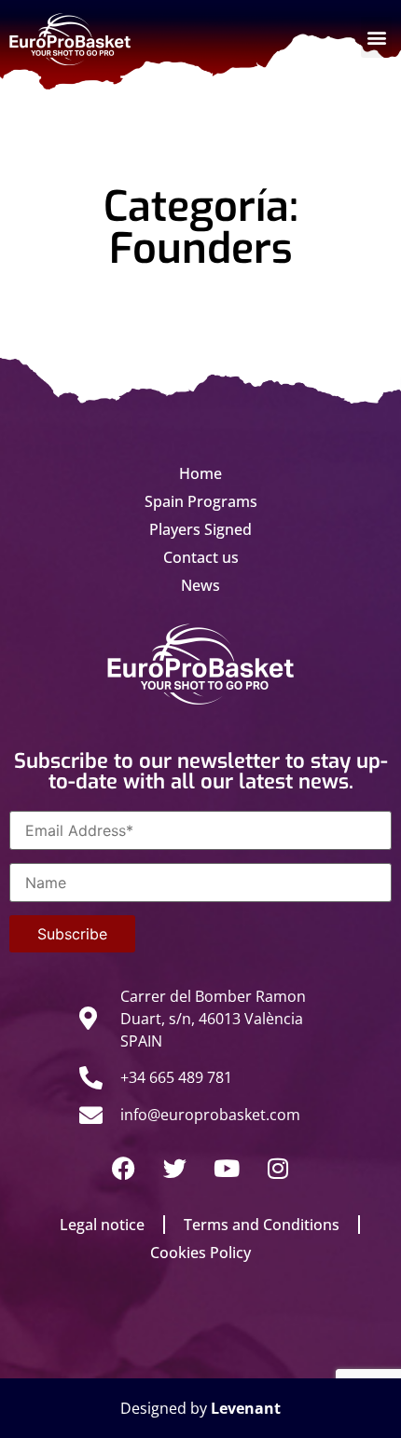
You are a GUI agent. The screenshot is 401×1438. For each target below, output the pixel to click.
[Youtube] (226, 1168)
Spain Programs (201, 501)
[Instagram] (278, 1168)
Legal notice (102, 1224)
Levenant (246, 1408)
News (200, 585)
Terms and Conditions (261, 1224)
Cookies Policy (200, 1252)
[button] (376, 37)
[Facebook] (124, 1168)
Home (200, 473)
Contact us (201, 557)
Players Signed (200, 529)
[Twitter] (175, 1168)
